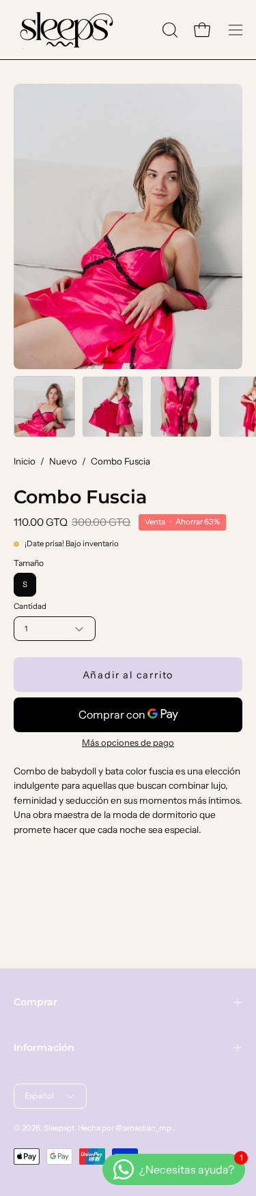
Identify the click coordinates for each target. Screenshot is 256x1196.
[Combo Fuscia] (44, 406)
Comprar (35, 1001)
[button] (168, 30)
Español (40, 1096)
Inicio (24, 461)
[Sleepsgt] (65, 29)
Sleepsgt (59, 1128)
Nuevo (63, 461)
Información (44, 1047)
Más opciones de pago (128, 742)
